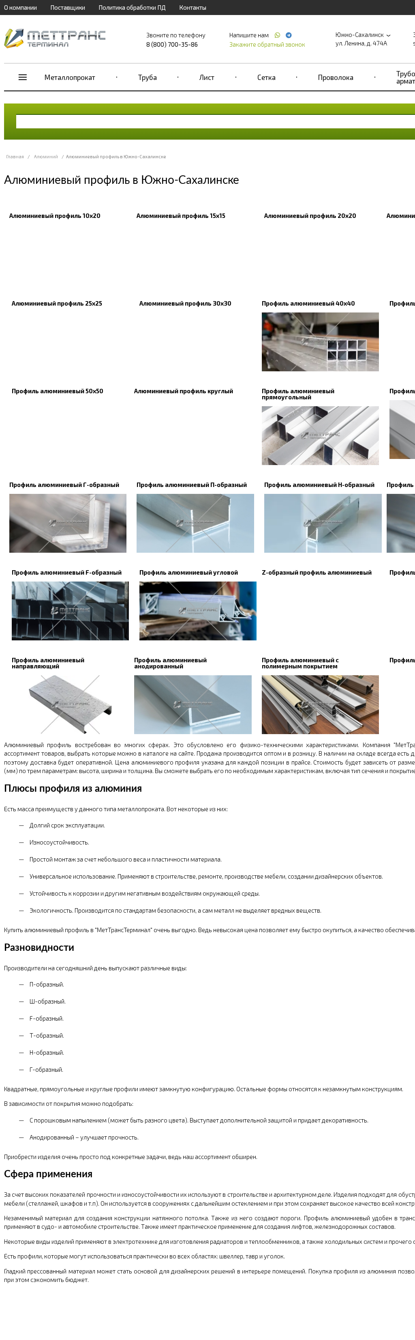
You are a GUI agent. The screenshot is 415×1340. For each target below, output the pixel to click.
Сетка (266, 77)
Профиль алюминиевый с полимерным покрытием (300, 663)
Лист (206, 77)
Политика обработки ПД (132, 7)
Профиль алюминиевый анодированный (170, 663)
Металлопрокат (70, 77)
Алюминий (46, 156)
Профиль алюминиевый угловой (188, 572)
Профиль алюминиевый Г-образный (64, 484)
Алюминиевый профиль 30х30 (185, 303)
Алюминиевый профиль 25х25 (57, 303)
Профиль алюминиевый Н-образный (319, 484)
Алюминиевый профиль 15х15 (181, 215)
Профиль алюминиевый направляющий (48, 663)
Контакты (192, 7)
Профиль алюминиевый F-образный (67, 572)
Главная (15, 156)
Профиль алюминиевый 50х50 (57, 390)
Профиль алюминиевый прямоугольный (298, 394)
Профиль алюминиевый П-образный (192, 484)
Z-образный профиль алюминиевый (317, 572)
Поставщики (67, 7)
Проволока (335, 77)
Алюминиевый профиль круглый (183, 390)
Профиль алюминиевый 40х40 (308, 303)
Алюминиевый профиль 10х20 (55, 215)
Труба (147, 77)
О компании (20, 7)
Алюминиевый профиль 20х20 (310, 215)
